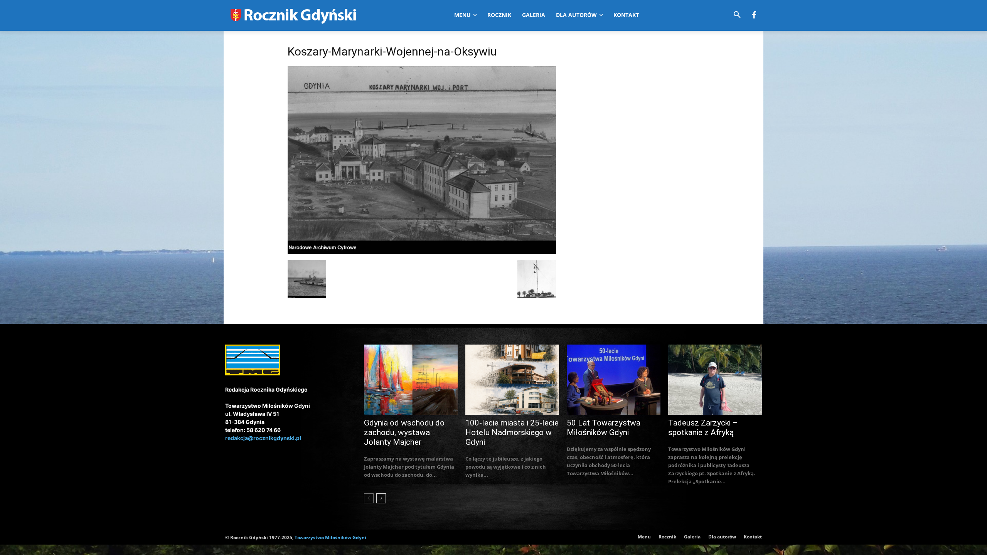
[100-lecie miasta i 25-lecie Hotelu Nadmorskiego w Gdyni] (512, 380)
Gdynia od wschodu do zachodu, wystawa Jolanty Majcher (404, 432)
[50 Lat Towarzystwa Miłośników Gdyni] (613, 380)
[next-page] (381, 498)
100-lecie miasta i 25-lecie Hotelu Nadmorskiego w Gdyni (512, 432)
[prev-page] (369, 498)
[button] (737, 15)
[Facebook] (754, 15)
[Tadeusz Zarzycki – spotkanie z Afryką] (715, 380)
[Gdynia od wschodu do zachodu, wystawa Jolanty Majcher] (411, 380)
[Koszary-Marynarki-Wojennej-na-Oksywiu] (422, 252)
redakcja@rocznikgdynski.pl (263, 438)
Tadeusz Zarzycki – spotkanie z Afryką (703, 427)
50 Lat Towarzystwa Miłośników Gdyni (603, 427)
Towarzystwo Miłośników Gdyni (330, 537)
